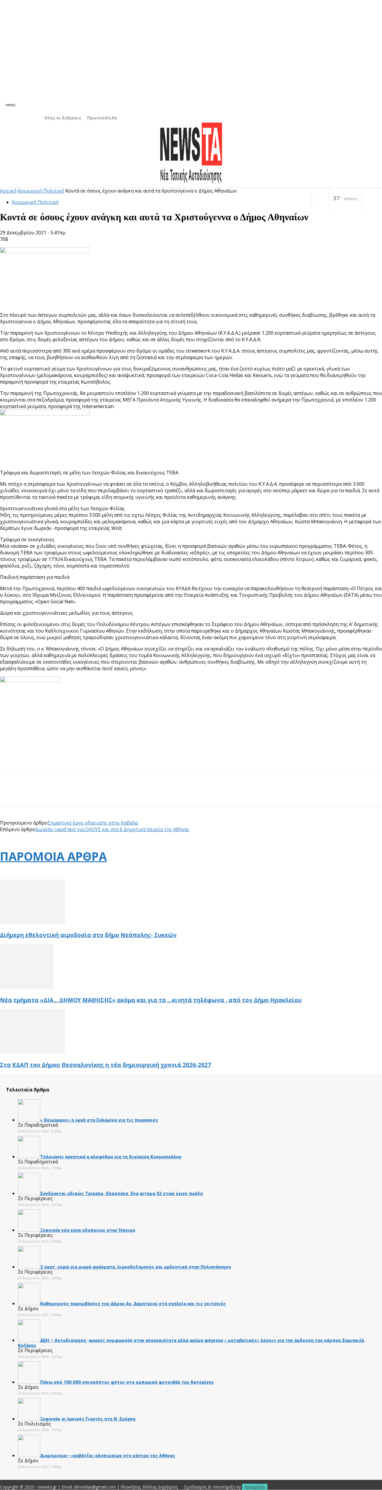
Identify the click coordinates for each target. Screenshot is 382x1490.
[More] (96, 794)
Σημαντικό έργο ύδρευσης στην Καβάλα (92, 822)
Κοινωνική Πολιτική (41, 190)
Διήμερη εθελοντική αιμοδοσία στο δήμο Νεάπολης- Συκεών (88, 935)
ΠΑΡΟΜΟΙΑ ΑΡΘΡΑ (53, 856)
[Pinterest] (53, 794)
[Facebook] (320, 198)
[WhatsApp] (74, 794)
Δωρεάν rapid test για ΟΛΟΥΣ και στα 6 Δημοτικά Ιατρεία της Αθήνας (112, 829)
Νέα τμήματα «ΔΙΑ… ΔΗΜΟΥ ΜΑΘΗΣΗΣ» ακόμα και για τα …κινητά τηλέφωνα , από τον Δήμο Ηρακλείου (151, 1000)
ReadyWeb (254, 1487)
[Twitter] (31, 794)
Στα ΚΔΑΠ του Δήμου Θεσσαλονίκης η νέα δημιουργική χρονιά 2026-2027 (105, 1064)
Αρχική (8, 190)
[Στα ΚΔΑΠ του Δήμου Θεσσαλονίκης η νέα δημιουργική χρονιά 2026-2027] (32, 1052)
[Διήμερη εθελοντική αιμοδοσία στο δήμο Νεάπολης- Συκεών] (32, 922)
